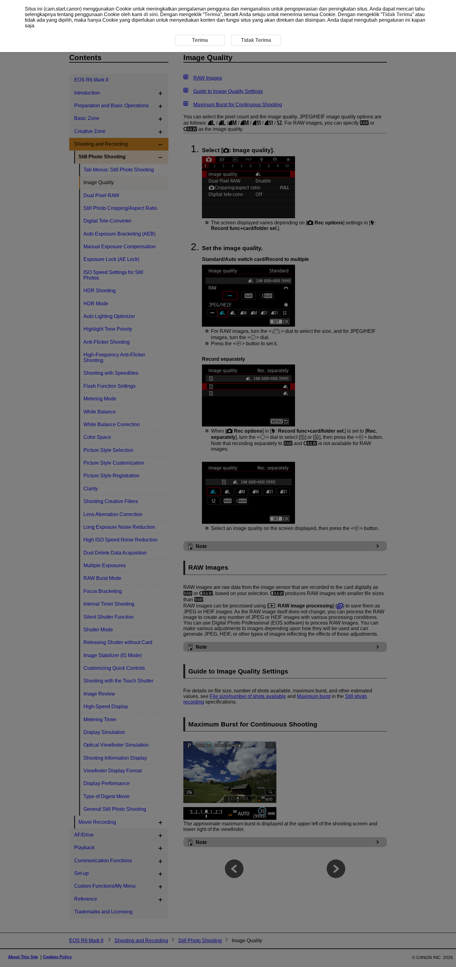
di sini (151, 14)
